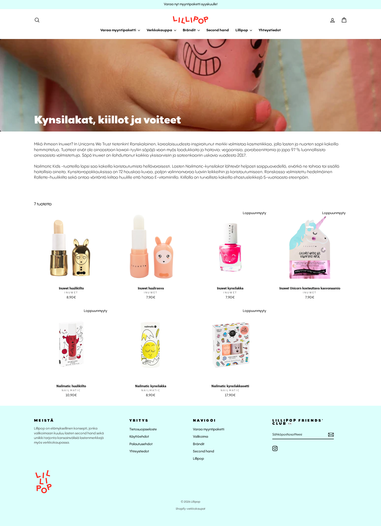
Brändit (189, 30)
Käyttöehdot (139, 437)
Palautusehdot (141, 444)
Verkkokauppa (160, 30)
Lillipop (242, 30)
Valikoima (200, 437)
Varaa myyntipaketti (118, 30)
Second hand (217, 30)
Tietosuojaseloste (143, 429)
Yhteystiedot (270, 30)
